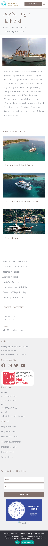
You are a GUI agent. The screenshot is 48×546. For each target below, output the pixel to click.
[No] (45, 538)
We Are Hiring (7, 457)
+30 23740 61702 (9, 316)
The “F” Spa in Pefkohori (12, 297)
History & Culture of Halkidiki (14, 287)
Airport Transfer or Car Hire (14, 266)
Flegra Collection (8, 426)
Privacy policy (27, 542)
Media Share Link (8, 446)
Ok (17, 542)
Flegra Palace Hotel (9, 436)
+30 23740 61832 (9, 320)
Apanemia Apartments (11, 441)
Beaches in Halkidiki (11, 271)
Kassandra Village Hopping (14, 292)
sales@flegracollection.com (13, 330)
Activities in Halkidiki (10, 277)
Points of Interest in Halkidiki (14, 261)
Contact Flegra (7, 452)
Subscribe (24, 494)
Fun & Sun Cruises (10, 282)
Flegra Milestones (9, 431)
